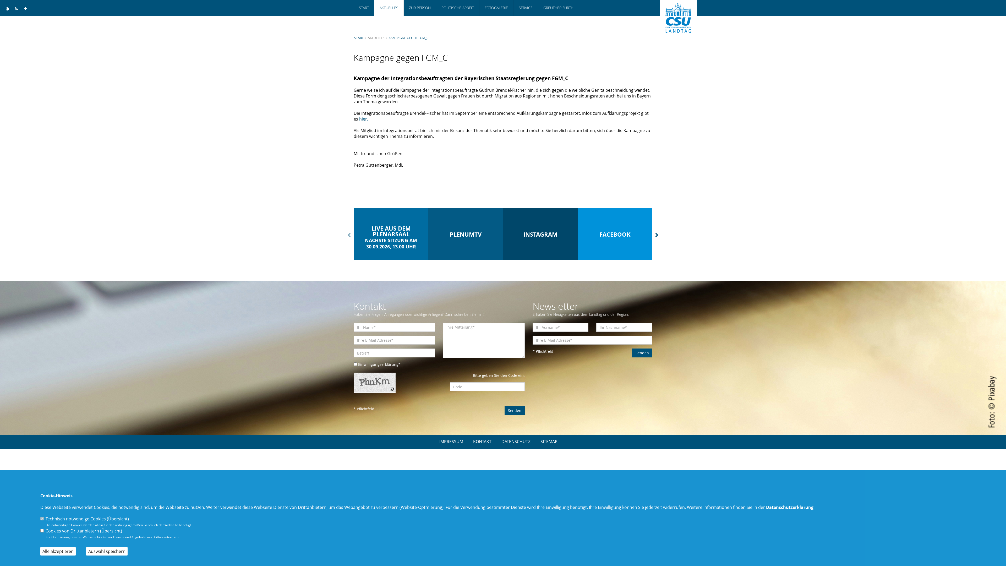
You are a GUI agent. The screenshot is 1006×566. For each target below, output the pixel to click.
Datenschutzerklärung (789, 507)
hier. (363, 119)
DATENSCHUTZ (516, 441)
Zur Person (420, 7)
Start (364, 7)
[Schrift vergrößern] (25, 9)
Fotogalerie (496, 7)
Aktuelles (389, 7)
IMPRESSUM (451, 441)
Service (526, 7)
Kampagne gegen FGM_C (409, 38)
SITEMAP (548, 441)
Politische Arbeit (457, 7)
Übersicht (118, 519)
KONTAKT (482, 441)
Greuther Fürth (558, 7)
